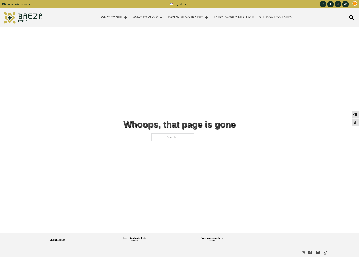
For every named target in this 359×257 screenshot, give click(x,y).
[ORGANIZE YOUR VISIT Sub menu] (206, 17)
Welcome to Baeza (275, 17)
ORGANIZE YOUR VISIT (185, 17)
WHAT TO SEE (111, 17)
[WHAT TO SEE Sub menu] (125, 17)
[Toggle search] (351, 17)
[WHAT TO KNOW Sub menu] (160, 17)
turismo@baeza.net (19, 4)
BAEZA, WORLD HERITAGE (234, 17)
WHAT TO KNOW (145, 17)
